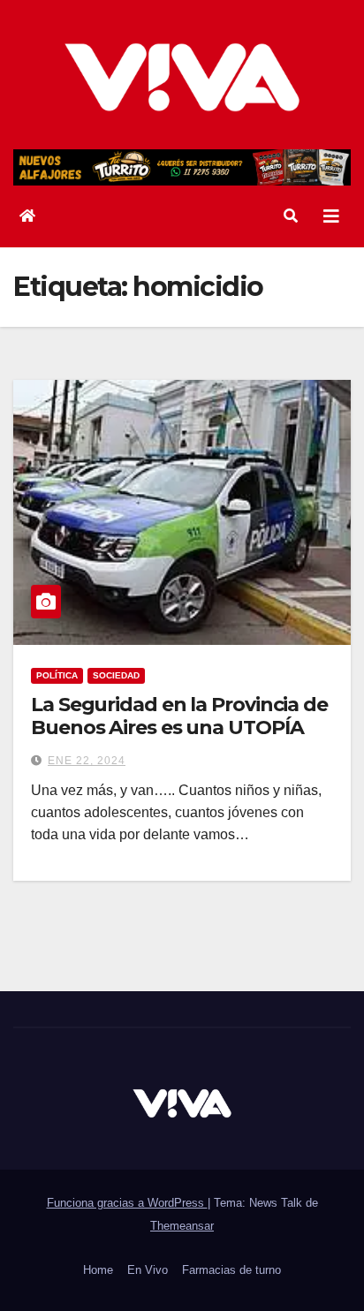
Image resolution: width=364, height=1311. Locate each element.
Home (98, 1270)
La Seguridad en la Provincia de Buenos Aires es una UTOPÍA (179, 716)
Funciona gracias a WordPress (127, 1202)
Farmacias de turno (231, 1270)
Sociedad (116, 675)
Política (57, 675)
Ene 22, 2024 (86, 760)
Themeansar (182, 1225)
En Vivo (147, 1270)
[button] (291, 216)
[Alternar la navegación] (331, 216)
